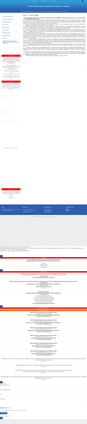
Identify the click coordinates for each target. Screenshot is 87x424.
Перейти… (43, 287)
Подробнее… (43, 361)
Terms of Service (7, 416)
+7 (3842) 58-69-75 (11, 63)
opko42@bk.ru (28, 212)
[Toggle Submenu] (19, 35)
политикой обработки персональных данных (17, 410)
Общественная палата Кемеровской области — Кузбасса (49, 6)
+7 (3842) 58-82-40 (31, 210)
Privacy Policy (1, 416)
